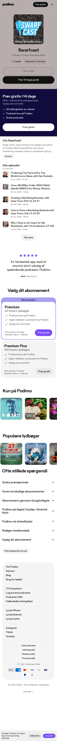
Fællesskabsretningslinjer (19, 601)
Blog (8, 575)
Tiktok (9, 632)
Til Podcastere (14, 588)
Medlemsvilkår (28, 654)
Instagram (11, 628)
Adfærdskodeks (28, 645)
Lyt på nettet (13, 618)
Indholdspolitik (28, 650)
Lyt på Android (13, 614)
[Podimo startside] (8, 4)
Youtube (10, 636)
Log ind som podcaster (18, 592)
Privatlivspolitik (28, 658)
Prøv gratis (40, 4)
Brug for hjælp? (14, 579)
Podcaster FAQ (14, 597)
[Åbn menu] (52, 4)
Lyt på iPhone (13, 610)
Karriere (10, 571)
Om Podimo (12, 566)
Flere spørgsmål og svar (15, 551)
